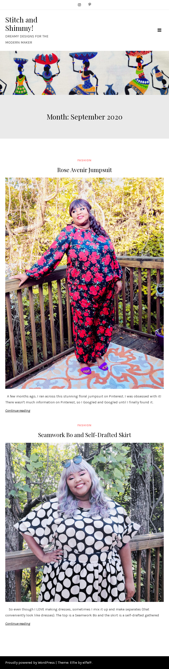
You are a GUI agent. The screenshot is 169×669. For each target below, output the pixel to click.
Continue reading (17, 410)
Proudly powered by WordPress (30, 662)
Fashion (84, 160)
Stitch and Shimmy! (21, 24)
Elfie (73, 662)
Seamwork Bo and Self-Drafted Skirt (84, 435)
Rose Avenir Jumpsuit (84, 170)
